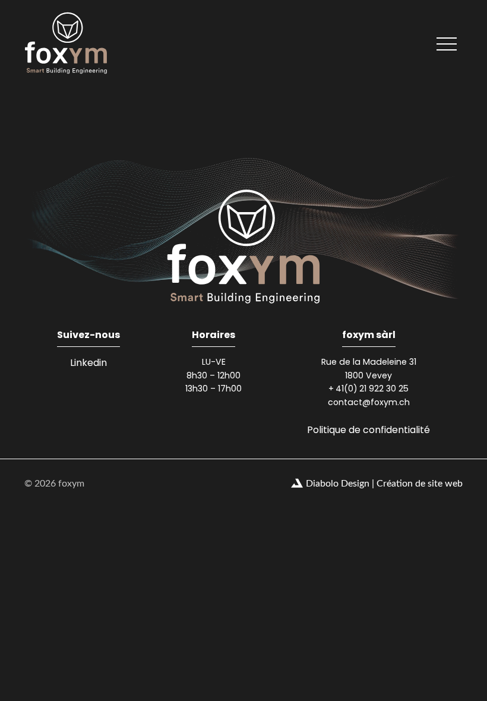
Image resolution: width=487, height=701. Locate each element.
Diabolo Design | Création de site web (384, 483)
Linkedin (88, 363)
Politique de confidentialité (368, 430)
